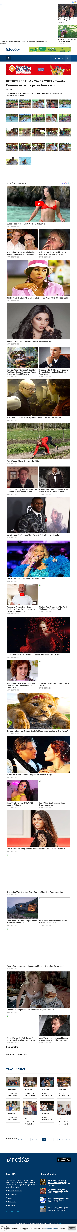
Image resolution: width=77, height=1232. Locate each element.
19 (44, 1139)
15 (28, 1139)
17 (36, 1139)
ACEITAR (72, 1228)
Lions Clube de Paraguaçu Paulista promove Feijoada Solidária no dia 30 (58, 1191)
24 (63, 1139)
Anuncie (10, 1198)
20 (48, 1139)
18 (40, 1139)
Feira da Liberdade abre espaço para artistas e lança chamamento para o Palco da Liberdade (59, 1182)
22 (55, 1139)
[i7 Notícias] (13, 49)
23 (59, 1139)
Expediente (11, 1205)
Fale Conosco (12, 1202)
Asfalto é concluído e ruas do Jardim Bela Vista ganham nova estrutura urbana (59, 1208)
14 (24, 1139)
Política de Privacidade (15, 1191)
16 (32, 1139)
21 (51, 1139)
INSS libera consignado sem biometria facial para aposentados (58, 1199)
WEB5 (60, 1223)
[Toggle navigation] (8, 58)
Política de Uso (12, 1194)
